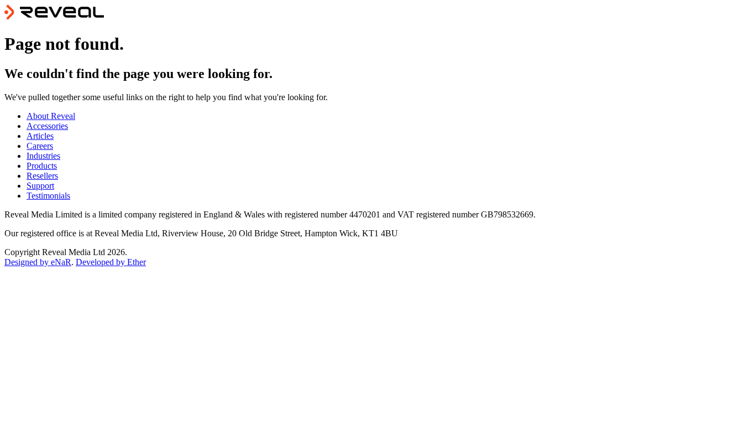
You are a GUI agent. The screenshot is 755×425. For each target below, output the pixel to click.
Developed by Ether (111, 262)
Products (42, 165)
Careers (40, 146)
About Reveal (51, 116)
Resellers (42, 175)
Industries (43, 155)
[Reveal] (54, 17)
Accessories (47, 126)
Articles (40, 136)
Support (40, 185)
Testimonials (48, 195)
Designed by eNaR (37, 262)
